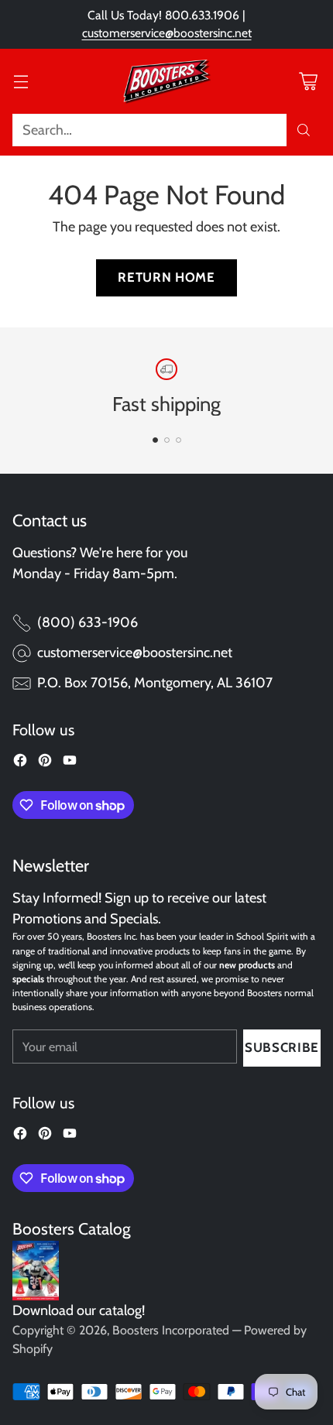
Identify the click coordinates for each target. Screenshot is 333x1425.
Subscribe (282, 1047)
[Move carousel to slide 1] (155, 440)
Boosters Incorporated (170, 1330)
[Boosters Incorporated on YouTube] (69, 763)
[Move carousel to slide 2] (167, 440)
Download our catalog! (78, 1310)
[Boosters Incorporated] (166, 81)
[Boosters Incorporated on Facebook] (20, 763)
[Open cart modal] (308, 81)
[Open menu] (20, 81)
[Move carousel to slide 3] (178, 440)
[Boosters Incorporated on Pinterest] (45, 763)
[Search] (304, 130)
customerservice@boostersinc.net (167, 33)
